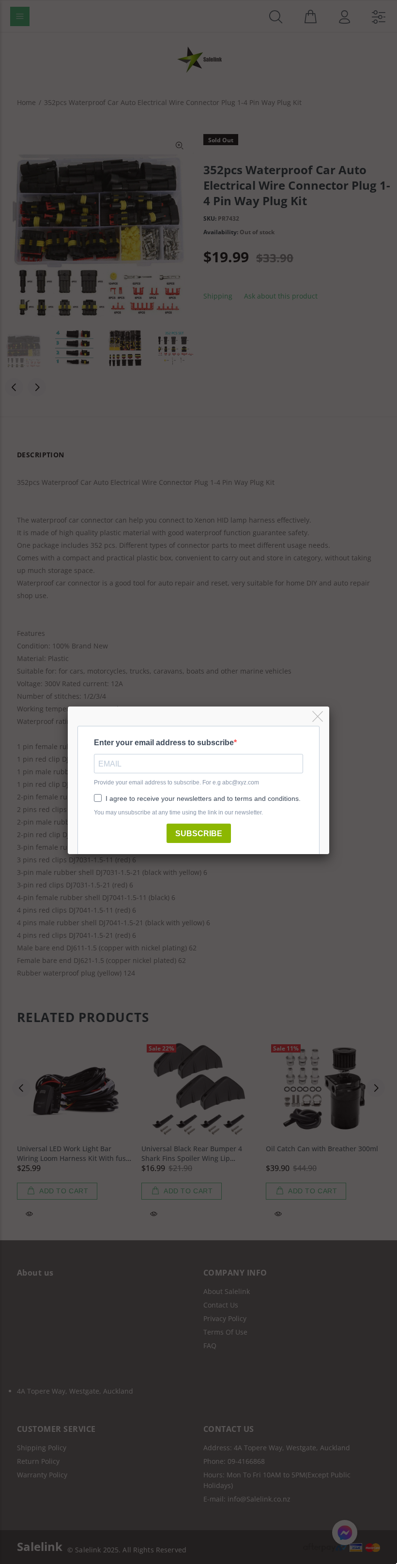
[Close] (318, 717)
